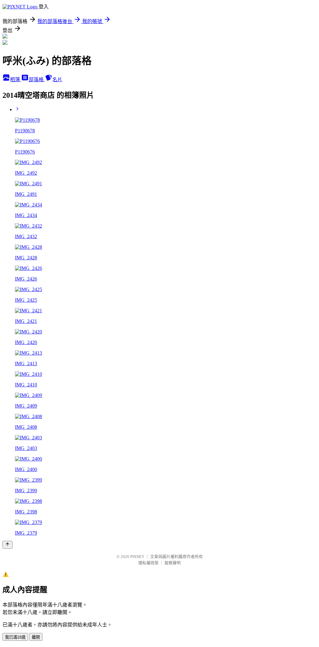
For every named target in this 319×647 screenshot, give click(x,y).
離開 (36, 637)
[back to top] (7, 545)
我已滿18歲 (15, 637)
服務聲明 (172, 562)
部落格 (37, 79)
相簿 (15, 79)
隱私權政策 (148, 562)
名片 (57, 79)
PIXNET (137, 556)
